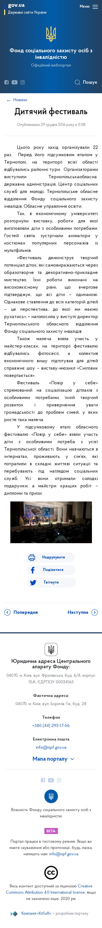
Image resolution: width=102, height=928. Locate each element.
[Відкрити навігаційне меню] (95, 7)
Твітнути (51, 583)
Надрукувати (53, 557)
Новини (20, 100)
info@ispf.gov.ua (51, 747)
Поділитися (53, 570)
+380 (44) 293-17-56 (51, 726)
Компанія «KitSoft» (36, 914)
